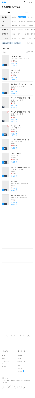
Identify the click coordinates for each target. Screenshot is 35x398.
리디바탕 (4, 366)
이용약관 (3, 380)
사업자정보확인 (27, 380)
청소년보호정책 (19, 380)
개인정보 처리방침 (11, 380)
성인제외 (30, 51)
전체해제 (30, 43)
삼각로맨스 (22, 25)
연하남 (14, 29)
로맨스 (14, 17)
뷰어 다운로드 (5, 361)
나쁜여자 (26, 34)
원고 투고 (20, 358)
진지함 (29, 38)
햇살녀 (14, 34)
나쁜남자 (20, 29)
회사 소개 (20, 368)
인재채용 (20, 371)
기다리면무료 (16, 38)
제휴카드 (4, 358)
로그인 (30, 2)
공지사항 (22, 351)
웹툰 (8, 12)
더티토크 (14, 21)
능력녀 (20, 34)
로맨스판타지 (21, 17)
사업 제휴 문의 (21, 361)
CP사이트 (4, 364)
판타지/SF (30, 17)
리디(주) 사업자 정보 (7, 378)
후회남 (27, 29)
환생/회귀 (22, 21)
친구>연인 (30, 25)
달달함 (23, 38)
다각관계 (14, 25)
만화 (26, 12)
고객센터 (6, 351)
